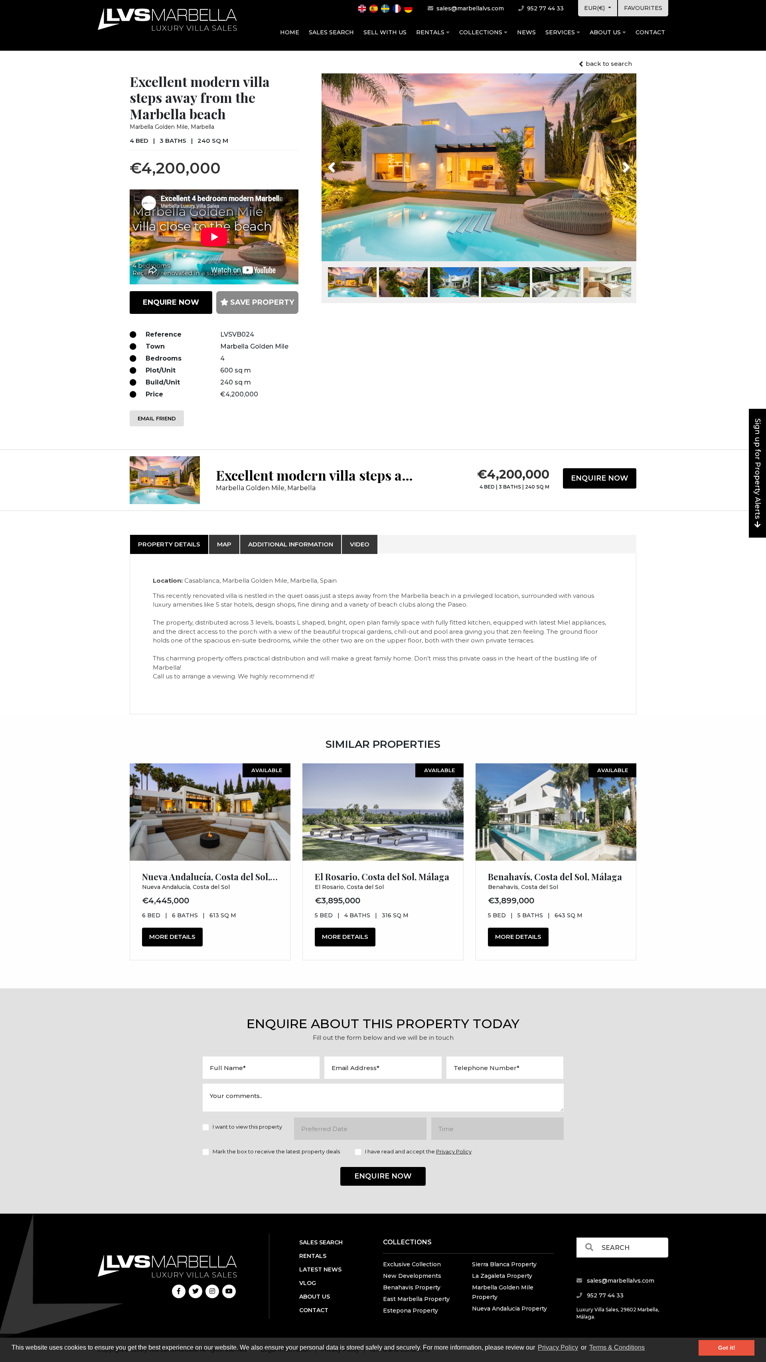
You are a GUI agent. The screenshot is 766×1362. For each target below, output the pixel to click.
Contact (650, 32)
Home (289, 32)
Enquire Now (599, 478)
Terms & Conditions (617, 1347)
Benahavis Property (411, 1287)
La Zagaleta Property (502, 1275)
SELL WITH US (385, 32)
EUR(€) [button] (595, 8)
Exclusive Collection (412, 1264)
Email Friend (157, 418)
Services (560, 32)
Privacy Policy (558, 1347)
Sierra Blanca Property (504, 1264)
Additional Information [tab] (290, 544)
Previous (346, 162)
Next (616, 162)
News (526, 32)
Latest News (320, 1269)
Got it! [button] (726, 1347)
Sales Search (331, 32)
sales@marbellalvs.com (469, 8)
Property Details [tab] (169, 544)
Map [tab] (224, 544)
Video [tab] (359, 544)
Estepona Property (410, 1310)
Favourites (643, 8)
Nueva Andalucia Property (509, 1308)
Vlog (307, 1283)
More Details (172, 936)
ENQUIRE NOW (171, 302)
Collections (481, 32)
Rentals (431, 32)
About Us (606, 32)
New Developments (412, 1275)
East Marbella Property (416, 1299)
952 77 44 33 (544, 8)
